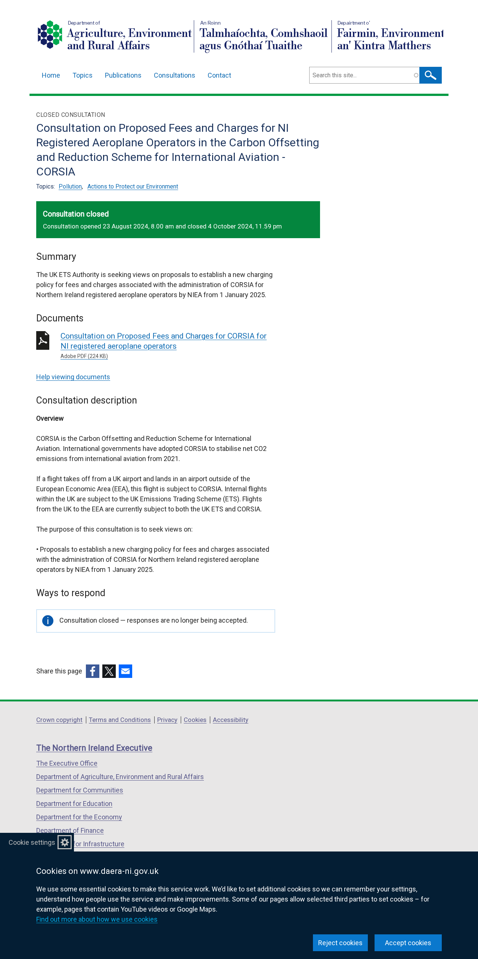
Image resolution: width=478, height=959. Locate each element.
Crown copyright (59, 719)
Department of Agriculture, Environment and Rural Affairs (120, 777)
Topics (82, 75)
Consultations (174, 75)
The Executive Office (66, 763)
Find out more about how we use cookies (97, 919)
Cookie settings (32, 842)
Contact (219, 75)
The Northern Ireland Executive (94, 748)
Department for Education (74, 803)
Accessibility (230, 719)
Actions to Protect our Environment (132, 186)
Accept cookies (408, 943)
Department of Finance (70, 830)
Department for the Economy (79, 817)
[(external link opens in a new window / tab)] (92, 671)
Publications (123, 75)
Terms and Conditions (120, 719)
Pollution (70, 186)
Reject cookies (340, 943)
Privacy (167, 719)
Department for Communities (79, 790)
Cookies (195, 719)
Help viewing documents (73, 377)
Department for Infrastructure (80, 844)
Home (51, 75)
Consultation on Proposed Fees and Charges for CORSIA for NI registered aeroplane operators (163, 345)
